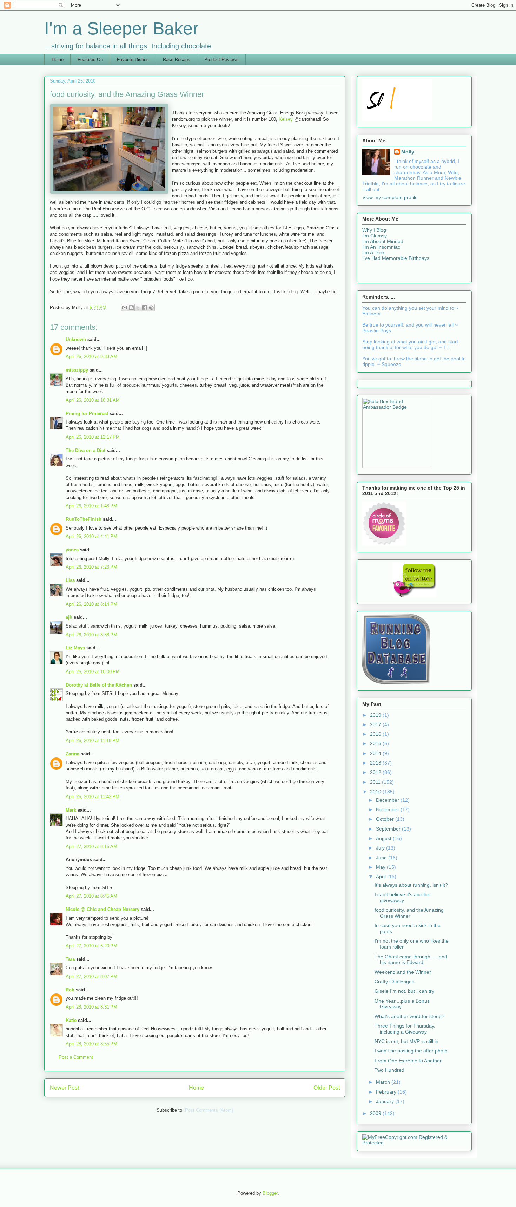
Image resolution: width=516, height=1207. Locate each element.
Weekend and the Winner (403, 972)
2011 (376, 782)
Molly (407, 152)
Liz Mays (75, 647)
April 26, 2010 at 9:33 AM (91, 356)
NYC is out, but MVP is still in (406, 1041)
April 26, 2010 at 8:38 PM (91, 634)
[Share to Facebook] (144, 307)
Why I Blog (374, 230)
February (387, 1092)
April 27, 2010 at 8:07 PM (91, 976)
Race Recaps (176, 59)
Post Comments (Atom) (209, 1110)
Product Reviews (221, 59)
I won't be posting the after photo (411, 1051)
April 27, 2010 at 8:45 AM (91, 896)
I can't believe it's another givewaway (403, 897)
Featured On (90, 59)
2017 (376, 724)
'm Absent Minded (383, 241)
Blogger (270, 1193)
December (388, 800)
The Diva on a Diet (85, 450)
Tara (70, 959)
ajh (69, 617)
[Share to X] (137, 307)
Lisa (70, 580)
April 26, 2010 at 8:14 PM (91, 604)
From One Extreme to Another (408, 1060)
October (385, 819)
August (384, 838)
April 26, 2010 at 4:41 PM (91, 536)
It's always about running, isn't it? (411, 885)
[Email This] (124, 307)
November (388, 809)
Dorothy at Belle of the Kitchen (99, 685)
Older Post (326, 1088)
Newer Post (64, 1088)
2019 (376, 715)
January (385, 1101)
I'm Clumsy (374, 235)
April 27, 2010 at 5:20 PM (91, 946)
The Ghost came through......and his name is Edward (411, 959)
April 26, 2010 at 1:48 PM (91, 506)
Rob (70, 989)
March (383, 1082)
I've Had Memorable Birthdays (395, 258)
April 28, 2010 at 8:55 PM (91, 1044)
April (381, 876)
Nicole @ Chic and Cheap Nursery (102, 909)
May (381, 867)
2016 (376, 734)
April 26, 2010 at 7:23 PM (91, 567)
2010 (376, 791)
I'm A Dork (373, 252)
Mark (71, 810)
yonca (72, 549)
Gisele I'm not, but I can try (404, 991)
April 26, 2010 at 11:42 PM (92, 796)
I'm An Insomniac (381, 247)
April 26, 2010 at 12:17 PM (93, 437)
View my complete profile (390, 197)
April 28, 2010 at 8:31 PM (91, 1007)
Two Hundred (389, 1070)
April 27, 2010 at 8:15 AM (91, 846)
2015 (376, 743)
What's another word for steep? (409, 1016)
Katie (71, 1020)
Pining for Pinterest (87, 413)
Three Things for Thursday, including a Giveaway (405, 1029)
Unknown (76, 339)
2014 (376, 753)
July (381, 848)
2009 (376, 1113)
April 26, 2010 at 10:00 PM (93, 671)
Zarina (72, 753)
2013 (376, 763)
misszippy (77, 370)
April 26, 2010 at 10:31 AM (93, 400)
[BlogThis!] (131, 307)
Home (58, 59)
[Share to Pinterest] (151, 307)
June (382, 857)
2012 (376, 772)
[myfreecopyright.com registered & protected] (414, 1143)
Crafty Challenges (394, 981)
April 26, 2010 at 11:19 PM (92, 740)
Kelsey (286, 119)
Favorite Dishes (133, 59)
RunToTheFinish (83, 519)
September (389, 829)
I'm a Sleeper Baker (121, 28)
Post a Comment (76, 1057)
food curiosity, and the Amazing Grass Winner (409, 913)
